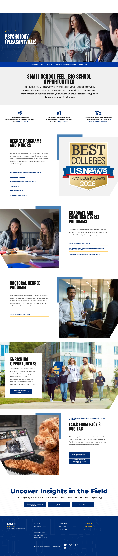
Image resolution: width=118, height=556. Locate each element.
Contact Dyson (63, 529)
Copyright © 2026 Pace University (42, 546)
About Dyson (62, 526)
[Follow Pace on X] (70, 545)
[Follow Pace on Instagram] (76, 545)
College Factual (22, 122)
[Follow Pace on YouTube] (65, 547)
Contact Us (83, 65)
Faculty (49, 65)
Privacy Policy (56, 546)
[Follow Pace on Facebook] (65, 545)
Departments (12, 31)
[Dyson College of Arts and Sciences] (17, 526)
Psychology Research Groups (65, 65)
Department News (37, 65)
